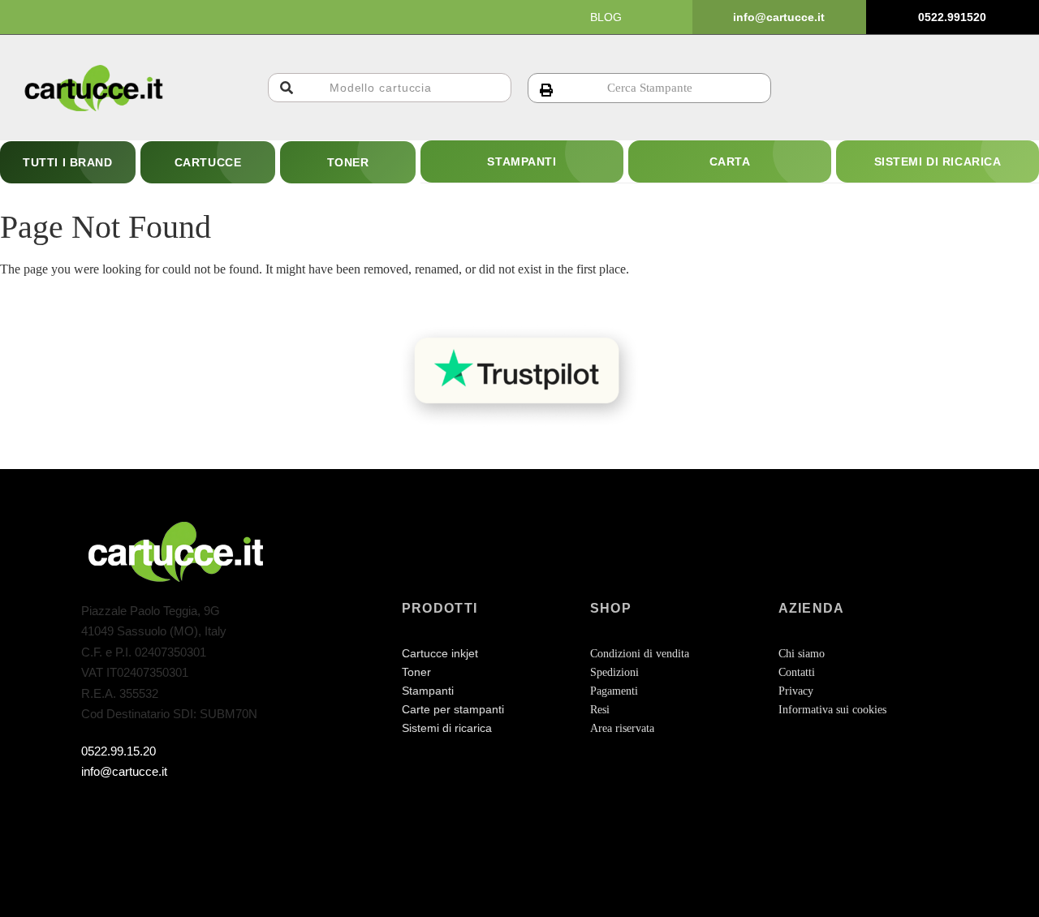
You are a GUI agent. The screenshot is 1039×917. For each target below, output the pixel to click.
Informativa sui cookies (832, 710)
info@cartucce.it (779, 17)
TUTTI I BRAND (67, 162)
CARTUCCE (208, 162)
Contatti (796, 672)
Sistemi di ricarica (447, 727)
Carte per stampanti (453, 709)
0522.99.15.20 (118, 751)
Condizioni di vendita (639, 654)
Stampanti (428, 690)
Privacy (795, 691)
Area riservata (622, 728)
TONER (348, 162)
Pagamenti (614, 691)
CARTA (730, 161)
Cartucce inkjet (440, 653)
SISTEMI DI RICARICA (938, 161)
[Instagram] (127, 812)
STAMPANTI (521, 161)
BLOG (606, 17)
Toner (416, 671)
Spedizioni (614, 672)
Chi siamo (801, 654)
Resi (600, 710)
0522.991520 (952, 17)
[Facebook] (95, 812)
